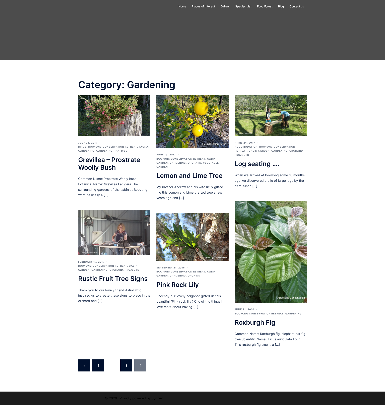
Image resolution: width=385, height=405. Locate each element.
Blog (281, 6)
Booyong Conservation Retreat (112, 146)
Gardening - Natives (111, 150)
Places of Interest (203, 6)
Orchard (194, 162)
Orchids (194, 275)
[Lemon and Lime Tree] (192, 121)
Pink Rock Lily (177, 285)
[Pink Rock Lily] (192, 236)
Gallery (225, 6)
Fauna (143, 146)
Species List (243, 6)
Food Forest (265, 6)
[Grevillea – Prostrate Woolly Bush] (114, 115)
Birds (82, 146)
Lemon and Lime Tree (189, 176)
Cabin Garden (259, 150)
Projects (242, 154)
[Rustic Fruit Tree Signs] (114, 232)
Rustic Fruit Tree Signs (113, 279)
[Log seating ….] (271, 115)
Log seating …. (257, 164)
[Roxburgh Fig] (271, 251)
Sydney (157, 398)
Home (182, 6)
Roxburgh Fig (255, 322)
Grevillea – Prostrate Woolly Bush (109, 163)
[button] (114, 115)
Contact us (297, 6)
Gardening (86, 150)
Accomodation (246, 146)
